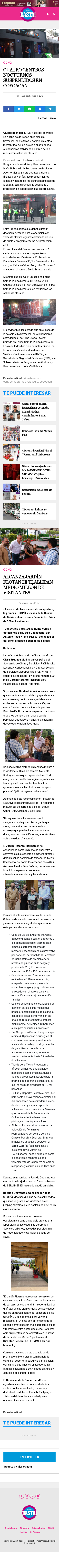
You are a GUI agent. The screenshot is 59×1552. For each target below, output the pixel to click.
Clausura (32, 381)
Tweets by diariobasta (17, 1466)
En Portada (35, 1532)
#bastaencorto (33, 378)
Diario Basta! (11, 1528)
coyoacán (46, 381)
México (23, 1532)
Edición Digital (38, 1528)
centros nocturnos (14, 381)
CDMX (51, 1528)
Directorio (24, 1528)
